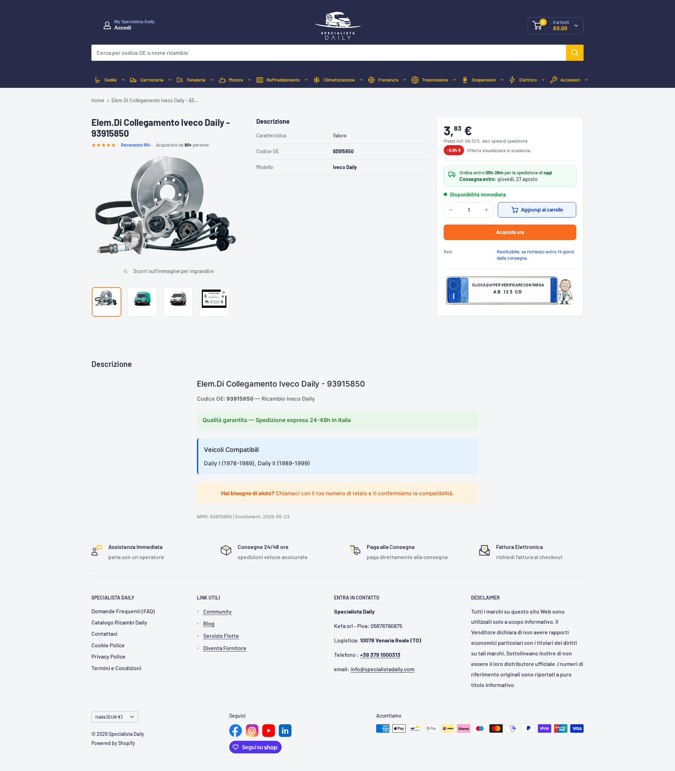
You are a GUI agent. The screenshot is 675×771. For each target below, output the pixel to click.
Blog (208, 623)
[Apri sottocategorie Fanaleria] (211, 80)
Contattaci (104, 633)
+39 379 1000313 (380, 654)
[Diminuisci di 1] (450, 209)
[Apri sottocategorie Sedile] (123, 80)
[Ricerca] (575, 53)
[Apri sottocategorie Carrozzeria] (170, 80)
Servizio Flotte (221, 635)
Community (217, 611)
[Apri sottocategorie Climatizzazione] (361, 80)
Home (97, 100)
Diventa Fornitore (224, 647)
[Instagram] (252, 730)
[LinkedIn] (285, 730)
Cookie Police (108, 645)
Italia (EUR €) (108, 717)
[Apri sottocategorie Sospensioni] (502, 80)
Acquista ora (510, 232)
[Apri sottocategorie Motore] (249, 80)
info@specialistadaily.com (382, 669)
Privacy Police (108, 656)
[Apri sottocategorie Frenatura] (404, 80)
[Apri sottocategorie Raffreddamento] (306, 80)
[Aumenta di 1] (486, 209)
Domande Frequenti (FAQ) (123, 611)
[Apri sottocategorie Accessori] (586, 80)
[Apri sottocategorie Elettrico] (543, 80)
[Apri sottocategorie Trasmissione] (454, 80)
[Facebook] (235, 730)
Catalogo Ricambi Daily (119, 622)
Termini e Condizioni (116, 668)
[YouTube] (268, 730)
